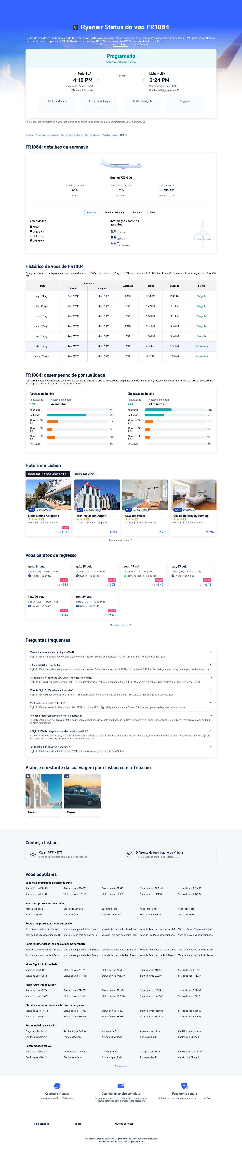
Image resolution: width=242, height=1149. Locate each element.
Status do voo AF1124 (37, 990)
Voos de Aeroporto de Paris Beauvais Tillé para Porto (197, 955)
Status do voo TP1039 (189, 975)
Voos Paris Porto (148, 909)
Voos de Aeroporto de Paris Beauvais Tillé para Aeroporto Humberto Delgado (83, 949)
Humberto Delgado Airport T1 (164, 90)
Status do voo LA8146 (151, 975)
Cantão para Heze (73, 1037)
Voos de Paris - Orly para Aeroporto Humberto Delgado (197, 929)
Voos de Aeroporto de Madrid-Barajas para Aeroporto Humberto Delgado (121, 929)
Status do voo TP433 (74, 990)
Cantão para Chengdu (189, 1037)
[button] (211, 5)
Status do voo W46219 (113, 975)
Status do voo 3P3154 (113, 970)
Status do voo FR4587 (189, 894)
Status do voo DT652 (189, 970)
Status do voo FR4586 (151, 894)
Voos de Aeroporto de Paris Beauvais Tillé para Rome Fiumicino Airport (159, 949)
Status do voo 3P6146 (75, 975)
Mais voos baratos (119, 625)
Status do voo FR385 (112, 894)
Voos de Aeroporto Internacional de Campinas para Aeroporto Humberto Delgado (83, 929)
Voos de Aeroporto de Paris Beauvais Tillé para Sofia (159, 955)
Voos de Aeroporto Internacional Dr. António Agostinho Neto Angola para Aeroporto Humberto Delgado (159, 929)
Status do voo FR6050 (189, 888)
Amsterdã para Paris (112, 1037)
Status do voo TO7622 (37, 996)
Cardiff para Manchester (190, 1031)
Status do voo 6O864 (151, 970)
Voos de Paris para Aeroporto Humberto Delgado (121, 935)
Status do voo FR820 (112, 888)
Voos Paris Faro (109, 909)
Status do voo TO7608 (113, 996)
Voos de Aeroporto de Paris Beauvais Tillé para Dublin (121, 955)
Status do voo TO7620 (75, 996)
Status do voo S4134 (36, 970)
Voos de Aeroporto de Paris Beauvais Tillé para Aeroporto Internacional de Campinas (121, 949)
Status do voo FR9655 (75, 894)
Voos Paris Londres (73, 909)
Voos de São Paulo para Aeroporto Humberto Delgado (159, 935)
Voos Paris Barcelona (112, 914)
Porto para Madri (148, 1037)
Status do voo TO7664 (189, 990)
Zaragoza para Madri (150, 1031)
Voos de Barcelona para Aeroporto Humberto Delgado (197, 935)
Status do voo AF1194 (151, 990)
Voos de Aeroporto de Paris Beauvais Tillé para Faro (83, 955)
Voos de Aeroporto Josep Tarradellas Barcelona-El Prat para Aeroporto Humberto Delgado (44, 929)
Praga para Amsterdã (36, 1031)
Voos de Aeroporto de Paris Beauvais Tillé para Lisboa (44, 955)
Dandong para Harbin (36, 1037)
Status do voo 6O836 (36, 975)
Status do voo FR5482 (151, 888)
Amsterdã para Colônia (75, 1031)
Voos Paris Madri (34, 914)
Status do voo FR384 (36, 894)
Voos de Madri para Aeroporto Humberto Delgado (83, 935)
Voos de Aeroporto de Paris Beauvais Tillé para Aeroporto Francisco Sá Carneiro (44, 949)
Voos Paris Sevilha (187, 914)
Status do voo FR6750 (75, 888)
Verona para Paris (110, 1031)
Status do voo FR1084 (113, 990)
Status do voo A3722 (74, 970)
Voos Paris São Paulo (150, 914)
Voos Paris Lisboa (34, 909)
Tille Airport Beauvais (82, 90)
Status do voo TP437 (189, 996)
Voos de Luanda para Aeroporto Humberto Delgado (44, 935)
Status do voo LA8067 (151, 996)
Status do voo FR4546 (37, 888)
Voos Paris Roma (72, 914)
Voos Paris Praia (186, 909)
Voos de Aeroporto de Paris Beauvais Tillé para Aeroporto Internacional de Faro (197, 949)
